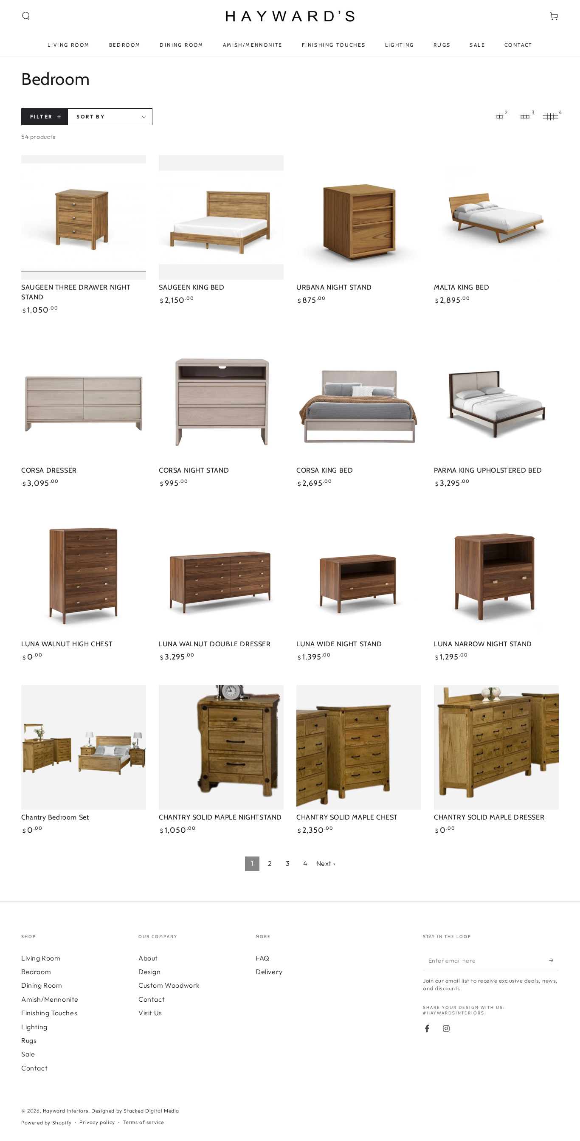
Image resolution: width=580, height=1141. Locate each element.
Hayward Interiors (65, 1110)
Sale (28, 1054)
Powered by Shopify (46, 1122)
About (148, 958)
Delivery (269, 971)
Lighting (34, 1027)
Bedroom (36, 971)
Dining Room (41, 985)
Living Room (41, 958)
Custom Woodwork (169, 985)
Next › (325, 863)
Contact (34, 1068)
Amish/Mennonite (50, 999)
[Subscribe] (554, 960)
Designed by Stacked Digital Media (135, 1110)
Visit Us (150, 1013)
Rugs (29, 1040)
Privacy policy (97, 1122)
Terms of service (143, 1122)
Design (149, 971)
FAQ (263, 958)
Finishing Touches (49, 1013)
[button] (26, 16)
